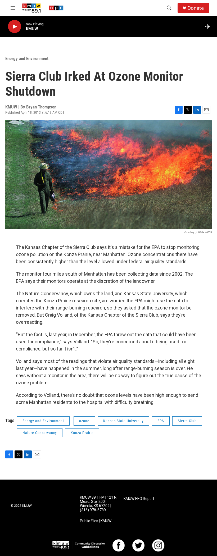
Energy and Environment (26, 58)
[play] (14, 27)
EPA (160, 421)
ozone (84, 421)
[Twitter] (138, 545)
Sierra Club (187, 421)
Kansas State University (123, 421)
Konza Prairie (82, 433)
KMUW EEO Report (139, 499)
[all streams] (209, 26)
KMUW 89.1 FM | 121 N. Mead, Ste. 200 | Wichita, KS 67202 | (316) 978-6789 (98, 503)
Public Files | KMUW (95, 521)
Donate (195, 8)
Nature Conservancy (39, 433)
